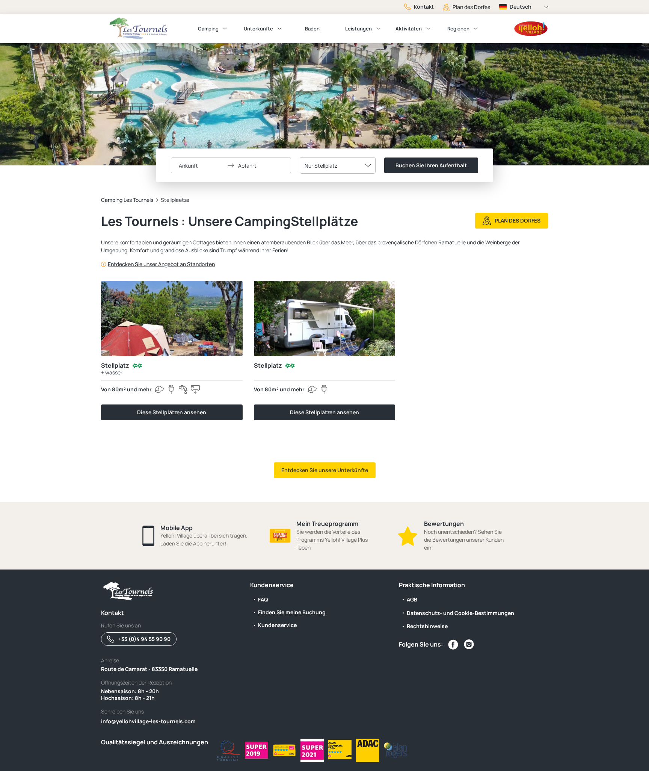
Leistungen (358, 28)
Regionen (458, 28)
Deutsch (520, 6)
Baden (312, 28)
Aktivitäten (408, 28)
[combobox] (337, 165)
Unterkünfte (258, 28)
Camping (208, 28)
